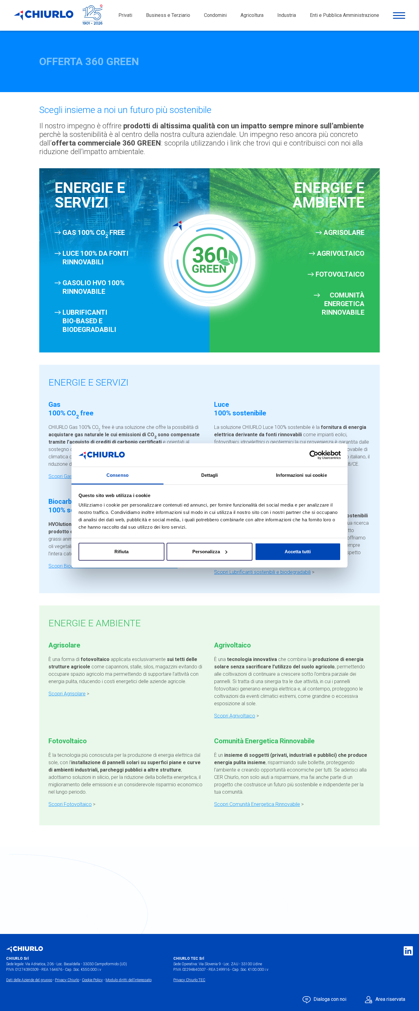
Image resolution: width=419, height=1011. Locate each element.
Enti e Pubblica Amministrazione (344, 15)
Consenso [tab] (117, 475)
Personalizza (206, 551)
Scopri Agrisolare (67, 694)
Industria (286, 15)
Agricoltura (251, 15)
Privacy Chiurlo (67, 980)
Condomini (215, 15)
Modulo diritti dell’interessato (129, 980)
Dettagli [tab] (209, 475)
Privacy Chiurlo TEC (189, 980)
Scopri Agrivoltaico (234, 716)
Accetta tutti (298, 551)
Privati (125, 15)
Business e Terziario (168, 15)
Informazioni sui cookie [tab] (301, 475)
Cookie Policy (92, 980)
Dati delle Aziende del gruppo (29, 980)
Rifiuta (121, 551)
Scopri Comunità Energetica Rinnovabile (257, 804)
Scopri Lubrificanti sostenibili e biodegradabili (262, 572)
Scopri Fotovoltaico (70, 804)
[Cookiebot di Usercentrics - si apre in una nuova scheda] (314, 455)
